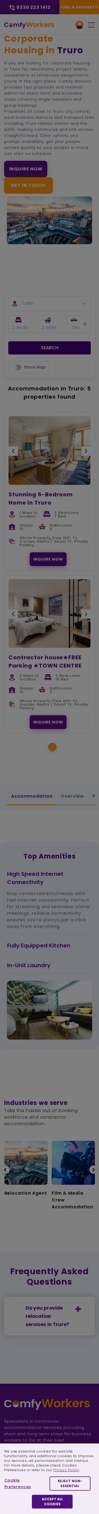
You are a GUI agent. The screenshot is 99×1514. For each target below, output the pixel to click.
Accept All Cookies (52, 1501)
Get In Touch (28, 185)
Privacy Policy (66, 1470)
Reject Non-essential (70, 1483)
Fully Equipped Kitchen (38, 945)
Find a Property (79, 7)
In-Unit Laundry (28, 965)
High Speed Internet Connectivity (35, 878)
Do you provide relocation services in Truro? (47, 1316)
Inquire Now (26, 169)
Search (49, 348)
